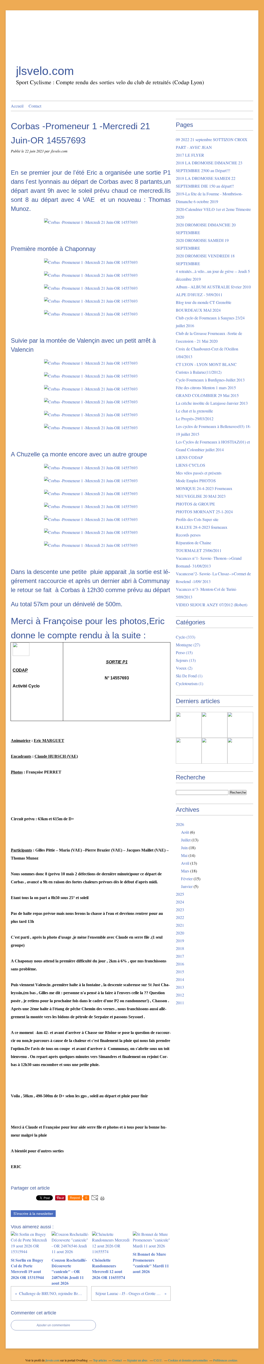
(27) (188, 644)
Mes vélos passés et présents (198, 473)
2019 (180, 940)
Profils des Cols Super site (197, 519)
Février (187, 878)
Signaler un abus (137, 1360)
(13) (186, 660)
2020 (180, 933)
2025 (180, 894)
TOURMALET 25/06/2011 (198, 550)
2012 (180, 995)
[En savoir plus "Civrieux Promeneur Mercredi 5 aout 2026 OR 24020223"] (214, 751)
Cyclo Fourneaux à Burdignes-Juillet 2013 (210, 379)
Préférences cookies (225, 1360)
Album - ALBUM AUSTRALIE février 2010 (213, 286)
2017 (180, 956)
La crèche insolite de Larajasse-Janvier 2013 (212, 403)
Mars (185, 870)
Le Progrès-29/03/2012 (194, 418)
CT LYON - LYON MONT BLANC (206, 364)
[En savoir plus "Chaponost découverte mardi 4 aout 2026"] (240, 751)
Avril (185, 863)
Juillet (186, 839)
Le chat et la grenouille (194, 410)
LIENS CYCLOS (190, 465)
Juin (184, 847)
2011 (180, 1002)
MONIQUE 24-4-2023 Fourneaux (204, 488)
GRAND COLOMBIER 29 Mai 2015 (207, 395)
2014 (180, 979)
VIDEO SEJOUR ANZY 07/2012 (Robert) (211, 604)
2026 (180, 824)
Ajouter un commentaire (53, 1325)
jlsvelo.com (45, 71)
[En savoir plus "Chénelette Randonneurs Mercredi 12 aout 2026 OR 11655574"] (240, 725)
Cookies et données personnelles (188, 1360)
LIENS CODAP (189, 457)
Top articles (100, 1360)
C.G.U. (158, 1360)
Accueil (17, 106)
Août (185, 832)
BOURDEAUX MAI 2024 (198, 310)
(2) (184, 668)
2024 (180, 902)
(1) (189, 675)
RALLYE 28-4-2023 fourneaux (201, 527)
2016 (180, 964)
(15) (184, 652)
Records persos (188, 535)
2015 (180, 971)
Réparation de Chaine (193, 542)
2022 (180, 917)
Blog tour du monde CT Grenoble (203, 302)
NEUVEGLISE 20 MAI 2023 (201, 496)
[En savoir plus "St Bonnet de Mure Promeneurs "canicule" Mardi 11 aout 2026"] (189, 751)
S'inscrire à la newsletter (33, 1214)
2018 (180, 948)
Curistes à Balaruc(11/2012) (198, 372)
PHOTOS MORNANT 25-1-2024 (204, 511)
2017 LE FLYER (190, 155)
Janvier (187, 886)
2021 (180, 925)
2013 (180, 987)
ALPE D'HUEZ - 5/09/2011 (199, 294)
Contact (35, 106)
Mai (184, 855)
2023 (180, 909)
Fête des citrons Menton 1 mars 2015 (206, 387)
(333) (185, 637)
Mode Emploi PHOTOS (196, 480)
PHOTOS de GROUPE (195, 504)
